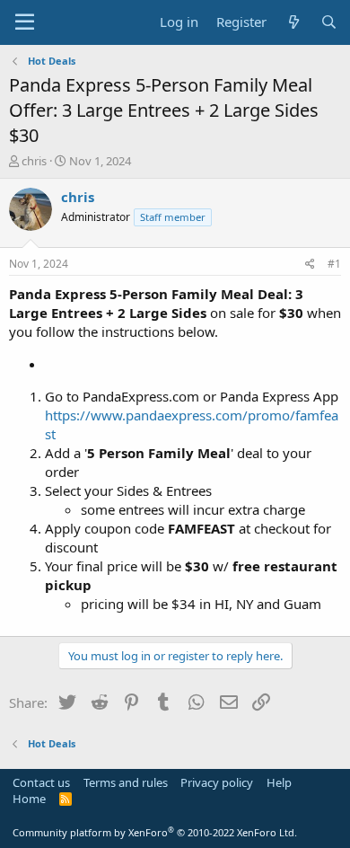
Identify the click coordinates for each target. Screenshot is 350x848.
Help (279, 782)
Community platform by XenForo (155, 832)
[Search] (328, 22)
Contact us (41, 782)
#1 (334, 263)
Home (29, 799)
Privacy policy (216, 782)
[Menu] (25, 22)
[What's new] (293, 22)
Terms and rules (125, 782)
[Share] (310, 264)
